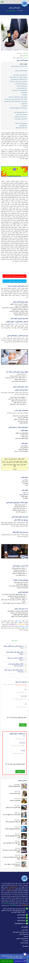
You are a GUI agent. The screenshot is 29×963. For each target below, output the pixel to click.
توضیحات (23, 750)
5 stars (13, 685)
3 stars (8, 685)
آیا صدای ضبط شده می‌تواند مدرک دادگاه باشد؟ (12, 865)
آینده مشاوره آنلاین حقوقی (21, 127)
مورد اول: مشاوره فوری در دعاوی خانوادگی (18, 77)
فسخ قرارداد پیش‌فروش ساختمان (12, 829)
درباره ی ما (25, 941)
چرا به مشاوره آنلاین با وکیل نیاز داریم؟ (19, 66)
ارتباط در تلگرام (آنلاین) (19, 961)
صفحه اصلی (20, 10)
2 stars (6, 685)
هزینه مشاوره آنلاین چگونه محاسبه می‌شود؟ (14, 653)
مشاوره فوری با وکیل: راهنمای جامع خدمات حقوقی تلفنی (15, 101)
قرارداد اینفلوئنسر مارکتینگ (14, 786)
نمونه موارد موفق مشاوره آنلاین (20, 112)
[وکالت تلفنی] (24, 4)
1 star (4, 685)
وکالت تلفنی (9, 958)
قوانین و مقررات (24, 943)
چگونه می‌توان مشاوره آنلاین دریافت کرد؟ (18, 81)
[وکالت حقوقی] (24, 878)
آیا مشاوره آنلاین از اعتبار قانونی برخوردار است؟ (13, 647)
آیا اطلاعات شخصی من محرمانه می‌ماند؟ (15, 659)
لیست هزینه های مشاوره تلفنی (20, 932)
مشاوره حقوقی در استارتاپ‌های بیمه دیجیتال (18, 97)
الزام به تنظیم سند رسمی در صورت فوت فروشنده (11, 851)
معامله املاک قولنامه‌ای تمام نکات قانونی (12, 836)
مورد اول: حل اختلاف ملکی (21, 114)
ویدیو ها (26, 936)
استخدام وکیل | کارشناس (22, 938)
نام (25, 689)
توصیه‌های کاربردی (23, 125)
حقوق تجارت (24, 106)
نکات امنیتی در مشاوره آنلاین (21, 119)
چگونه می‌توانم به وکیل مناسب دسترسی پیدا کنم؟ (15, 665)
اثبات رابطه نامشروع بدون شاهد (13, 822)
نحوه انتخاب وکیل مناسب (21, 88)
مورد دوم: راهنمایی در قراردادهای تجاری (19, 79)
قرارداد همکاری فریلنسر (15, 793)
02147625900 (21, 915)
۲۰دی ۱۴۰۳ (19, 53)
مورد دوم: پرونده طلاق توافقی (21, 116)
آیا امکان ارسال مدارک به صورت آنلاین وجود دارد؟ (13, 671)
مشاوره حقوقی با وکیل (18, 58)
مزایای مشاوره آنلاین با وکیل (21, 70)
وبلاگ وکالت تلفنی (23, 934)
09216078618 (21, 921)
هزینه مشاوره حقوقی (23, 626)
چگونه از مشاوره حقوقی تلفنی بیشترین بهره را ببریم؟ (16, 99)
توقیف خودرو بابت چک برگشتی (13, 807)
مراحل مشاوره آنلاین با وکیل (21, 84)
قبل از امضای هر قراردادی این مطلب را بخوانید (11, 858)
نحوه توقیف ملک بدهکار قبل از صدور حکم (11, 844)
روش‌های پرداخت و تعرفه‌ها (21, 123)
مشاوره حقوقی (18, 621)
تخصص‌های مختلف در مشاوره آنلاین (19, 90)
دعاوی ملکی (24, 95)
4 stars (11, 685)
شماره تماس (23, 696)
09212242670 (21, 918)
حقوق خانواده (24, 92)
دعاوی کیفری (24, 103)
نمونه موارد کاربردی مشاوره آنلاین (20, 75)
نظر (26, 704)
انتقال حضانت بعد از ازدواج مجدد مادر (11, 814)
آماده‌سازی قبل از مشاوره (22, 86)
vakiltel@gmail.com (20, 923)
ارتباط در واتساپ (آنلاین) (6, 961)
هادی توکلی (22, 55)
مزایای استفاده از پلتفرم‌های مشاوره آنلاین (18, 108)
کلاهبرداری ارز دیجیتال (15, 800)
